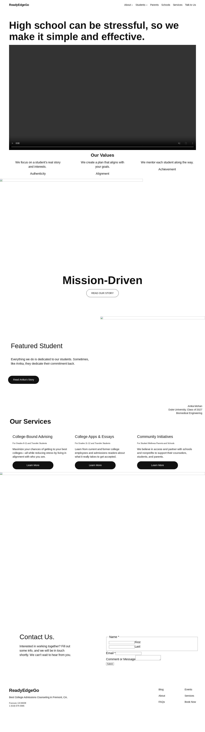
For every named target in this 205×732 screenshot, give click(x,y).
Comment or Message (120, 659)
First (138, 642)
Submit (110, 664)
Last (137, 646)
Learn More (33, 465)
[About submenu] (132, 5)
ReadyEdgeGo (19, 5)
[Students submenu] (147, 5)
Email (111, 653)
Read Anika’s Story (23, 379)
